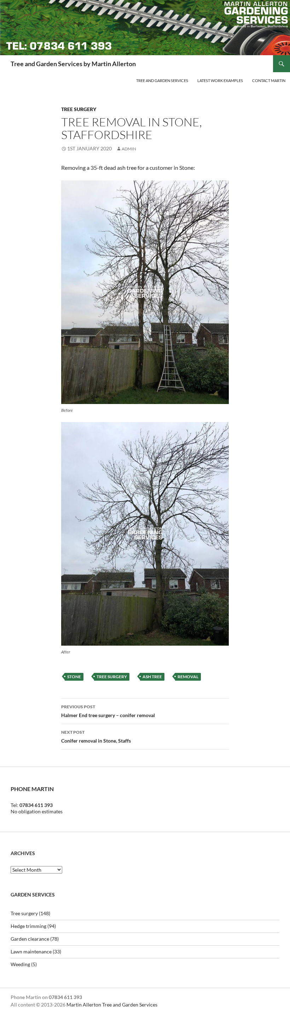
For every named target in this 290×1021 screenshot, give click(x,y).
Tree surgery (78, 109)
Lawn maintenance (31, 951)
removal (188, 676)
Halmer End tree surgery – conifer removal (108, 711)
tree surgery (112, 676)
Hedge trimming (28, 926)
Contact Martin (268, 80)
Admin (129, 148)
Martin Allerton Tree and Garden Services (111, 1005)
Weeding (20, 964)
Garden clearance (30, 939)
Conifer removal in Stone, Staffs (96, 736)
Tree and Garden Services (162, 80)
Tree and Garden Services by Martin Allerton (73, 64)
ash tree (152, 676)
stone (74, 676)
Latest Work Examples (220, 80)
